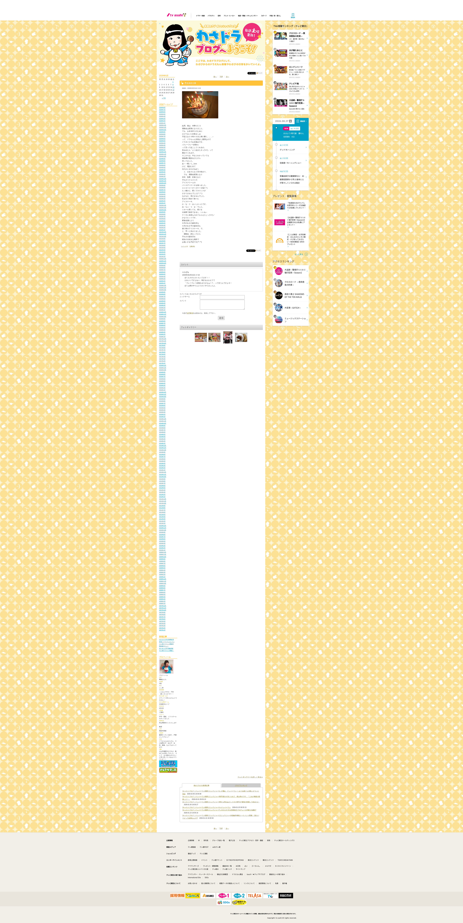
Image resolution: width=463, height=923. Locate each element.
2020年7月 (162, 269)
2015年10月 (162, 396)
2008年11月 (162, 581)
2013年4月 (162, 463)
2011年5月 (162, 514)
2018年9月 (162, 318)
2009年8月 (162, 561)
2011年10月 (162, 503)
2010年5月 (162, 541)
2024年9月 (162, 158)
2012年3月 (162, 492)
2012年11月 (162, 474)
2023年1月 (162, 203)
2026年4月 (162, 116)
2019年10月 (162, 289)
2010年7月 (162, 536)
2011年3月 (162, 519)
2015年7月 (162, 403)
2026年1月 (162, 123)
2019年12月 (162, 285)
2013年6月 (162, 459)
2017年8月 (162, 347)
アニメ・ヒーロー (229, 15)
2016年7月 (162, 376)
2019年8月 (162, 294)
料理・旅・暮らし (275, 15)
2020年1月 (162, 283)
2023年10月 (162, 183)
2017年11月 (162, 341)
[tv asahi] (177, 15)
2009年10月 (162, 556)
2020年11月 (162, 261)
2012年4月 (162, 490)
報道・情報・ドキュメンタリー (248, 15)
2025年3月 (162, 145)
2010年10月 (162, 530)
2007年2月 (162, 628)
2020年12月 (162, 258)
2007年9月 (162, 612)
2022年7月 (162, 216)
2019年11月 (162, 287)
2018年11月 (162, 314)
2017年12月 (162, 338)
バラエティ (211, 15)
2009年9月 (162, 559)
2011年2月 (162, 521)
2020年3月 (162, 278)
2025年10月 (162, 129)
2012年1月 (162, 496)
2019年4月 (162, 303)
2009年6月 (162, 565)
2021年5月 (162, 247)
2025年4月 (162, 143)
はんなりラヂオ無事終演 (166, 639)
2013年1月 (162, 470)
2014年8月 (162, 428)
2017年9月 (162, 345)
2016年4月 (162, 383)
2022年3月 (162, 225)
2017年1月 (162, 363)
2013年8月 (162, 454)
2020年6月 (162, 272)
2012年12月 (162, 472)
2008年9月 (162, 585)
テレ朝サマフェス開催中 (166, 644)
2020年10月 (162, 263)
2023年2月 (162, 201)
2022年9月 (162, 212)
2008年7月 (162, 590)
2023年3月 (162, 198)
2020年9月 (162, 265)
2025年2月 (162, 147)
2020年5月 (162, 274)
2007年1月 (162, 630)
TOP (221, 77)
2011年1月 (162, 523)
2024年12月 (162, 152)
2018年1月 (162, 336)
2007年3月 (162, 625)
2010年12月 (162, 525)
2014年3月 (162, 439)
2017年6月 (162, 352)
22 (173, 90)
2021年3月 (162, 252)
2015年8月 (162, 401)
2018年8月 (162, 321)
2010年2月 (162, 548)
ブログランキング (241, 785)
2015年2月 (162, 414)
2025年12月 (162, 125)
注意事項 (190, 313)
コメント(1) (184, 246)
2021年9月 (162, 238)
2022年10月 (162, 210)
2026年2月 (162, 120)
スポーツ (264, 15)
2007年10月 (162, 610)
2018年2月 (162, 334)
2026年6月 (162, 112)
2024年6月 (162, 165)
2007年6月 (162, 619)
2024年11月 (162, 154)
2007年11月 (162, 608)
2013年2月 (162, 467)
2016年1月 (162, 390)
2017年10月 (162, 343)
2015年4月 (162, 410)
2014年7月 (162, 430)
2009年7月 (162, 563)
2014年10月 (162, 423)
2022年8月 (162, 214)
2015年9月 (162, 399)
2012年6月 (162, 485)
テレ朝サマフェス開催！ (166, 650)
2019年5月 (162, 301)
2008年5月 (162, 594)
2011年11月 (162, 501)
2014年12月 (162, 419)
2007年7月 (162, 617)
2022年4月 (162, 223)
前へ (215, 77)
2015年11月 (162, 394)
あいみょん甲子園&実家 (166, 648)
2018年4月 (162, 330)
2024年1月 (162, 176)
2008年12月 (162, 579)
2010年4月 (162, 543)
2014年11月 (162, 421)
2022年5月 (162, 221)
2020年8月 (162, 267)
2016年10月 (162, 370)
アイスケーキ (190, 83)
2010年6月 (162, 539)
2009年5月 (162, 568)
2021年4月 (162, 250)
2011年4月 (162, 516)
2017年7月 (162, 350)
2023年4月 (162, 196)
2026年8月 (162, 107)
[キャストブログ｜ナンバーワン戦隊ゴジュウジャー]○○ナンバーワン (206, 807)
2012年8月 (162, 481)
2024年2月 (162, 174)
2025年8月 (162, 134)
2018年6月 (162, 325)
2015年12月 (162, 392)
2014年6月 (162, 432)
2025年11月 (162, 127)
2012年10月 (162, 476)
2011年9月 (162, 505)
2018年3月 (162, 332)
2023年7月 (162, 189)
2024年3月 (162, 172)
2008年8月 (162, 588)
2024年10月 (162, 156)
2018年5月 (162, 327)
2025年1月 (162, 149)
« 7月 (164, 98)
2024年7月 (162, 163)
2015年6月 (162, 405)
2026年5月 (162, 114)
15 (173, 87)
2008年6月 (162, 592)
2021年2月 (162, 254)
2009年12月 (162, 552)
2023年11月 (162, 181)
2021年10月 (162, 236)
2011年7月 (162, 510)
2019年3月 (162, 305)
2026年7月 (162, 109)
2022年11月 (162, 207)
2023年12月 (162, 178)
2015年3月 (162, 412)
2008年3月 (162, 599)
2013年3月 (162, 465)
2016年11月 (162, 367)
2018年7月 (162, 323)
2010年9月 (162, 532)
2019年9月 (162, 292)
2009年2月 (162, 574)
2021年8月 (162, 241)
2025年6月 (162, 138)
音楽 (219, 15)
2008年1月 (162, 603)
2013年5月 (162, 461)
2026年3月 (162, 118)
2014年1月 (162, 443)
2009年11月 (162, 554)
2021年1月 (162, 256)
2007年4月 (162, 623)
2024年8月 (162, 161)
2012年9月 (162, 479)
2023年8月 (162, 187)
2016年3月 (162, 385)
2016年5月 (162, 381)
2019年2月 (162, 307)
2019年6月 (162, 298)
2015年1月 (162, 416)
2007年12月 (162, 605)
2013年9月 (162, 452)
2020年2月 (162, 281)
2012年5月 (162, 487)
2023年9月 (162, 185)
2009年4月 (162, 570)
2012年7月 (162, 483)
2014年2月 (162, 441)
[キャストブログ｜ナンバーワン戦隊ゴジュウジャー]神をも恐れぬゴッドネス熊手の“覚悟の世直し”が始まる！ (220, 802)
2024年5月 (162, 167)
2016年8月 (162, 374)
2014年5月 (162, 434)
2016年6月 (162, 379)
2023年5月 (162, 194)
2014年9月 (162, 425)
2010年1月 (162, 550)
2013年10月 (162, 450)
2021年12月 (162, 232)
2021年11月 (162, 234)
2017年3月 (162, 359)
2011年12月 (162, 499)
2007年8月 (162, 614)
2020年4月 (162, 276)
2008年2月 (162, 601)
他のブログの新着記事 (201, 785)
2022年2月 (162, 227)
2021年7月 (162, 243)
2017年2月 (162, 361)
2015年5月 (162, 407)
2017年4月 (162, 356)
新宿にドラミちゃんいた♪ (166, 642)
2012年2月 (162, 494)
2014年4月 (162, 436)
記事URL (192, 246)
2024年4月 (162, 169)
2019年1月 (162, 310)
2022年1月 (162, 230)
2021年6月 (162, 245)
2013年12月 (162, 445)
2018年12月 (162, 312)
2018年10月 (162, 316)
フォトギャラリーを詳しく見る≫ (250, 777)
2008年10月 (162, 583)
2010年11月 (162, 528)
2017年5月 (162, 354)
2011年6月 (162, 512)
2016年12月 (162, 365)
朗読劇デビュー (163, 646)
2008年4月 (162, 597)
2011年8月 (162, 507)
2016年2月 (162, 387)
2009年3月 (162, 572)
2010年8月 (162, 534)
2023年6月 (162, 192)
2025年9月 (162, 132)
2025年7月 (162, 136)
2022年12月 (162, 205)
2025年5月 (162, 141)
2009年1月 (162, 576)
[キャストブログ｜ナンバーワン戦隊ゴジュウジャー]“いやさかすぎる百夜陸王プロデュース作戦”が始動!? (219, 810)
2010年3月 (162, 545)
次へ (227, 77)
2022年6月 (162, 218)
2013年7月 (162, 456)
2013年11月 (162, 447)
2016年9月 (162, 372)
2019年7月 (162, 296)
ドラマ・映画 (200, 15)
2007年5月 (162, 621)
